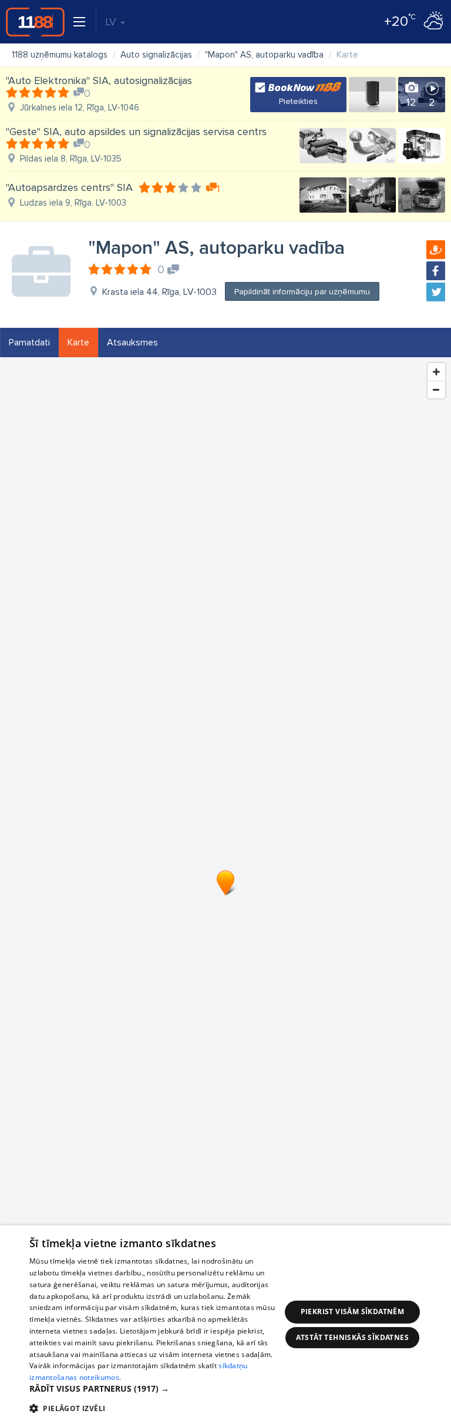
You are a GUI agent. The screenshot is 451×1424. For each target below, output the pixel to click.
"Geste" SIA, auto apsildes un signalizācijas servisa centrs (136, 131)
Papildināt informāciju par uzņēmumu (302, 292)
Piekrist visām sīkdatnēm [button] (353, 1311)
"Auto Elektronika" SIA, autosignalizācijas (99, 80)
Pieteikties (298, 101)
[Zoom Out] (436, 389)
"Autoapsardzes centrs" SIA (69, 187)
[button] (155, 1388)
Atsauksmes (132, 342)
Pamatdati (29, 342)
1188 (35, 21)
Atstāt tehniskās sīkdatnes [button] (352, 1337)
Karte (78, 342)
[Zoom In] (436, 372)
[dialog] (225, 1324)
